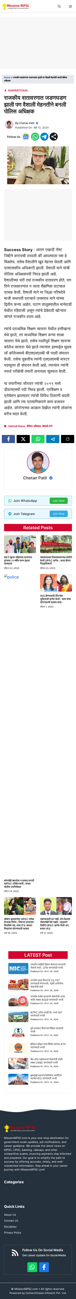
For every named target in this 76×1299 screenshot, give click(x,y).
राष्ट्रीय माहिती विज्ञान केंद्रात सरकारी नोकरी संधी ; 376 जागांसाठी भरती (48, 966)
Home (7, 77)
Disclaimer (10, 1226)
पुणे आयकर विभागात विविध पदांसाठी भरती (46, 1030)
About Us (10, 1214)
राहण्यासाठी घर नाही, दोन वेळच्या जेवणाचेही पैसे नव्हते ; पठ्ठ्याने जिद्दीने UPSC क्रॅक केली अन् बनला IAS (55, 923)
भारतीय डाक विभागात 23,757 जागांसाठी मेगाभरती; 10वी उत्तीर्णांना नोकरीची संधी (46, 983)
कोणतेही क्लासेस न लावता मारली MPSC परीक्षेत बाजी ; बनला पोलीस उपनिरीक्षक (19, 883)
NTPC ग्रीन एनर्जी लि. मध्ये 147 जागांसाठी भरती (46, 1014)
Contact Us (11, 1220)
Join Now (59, 500)
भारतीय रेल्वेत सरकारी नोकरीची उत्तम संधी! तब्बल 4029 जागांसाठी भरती (47, 998)
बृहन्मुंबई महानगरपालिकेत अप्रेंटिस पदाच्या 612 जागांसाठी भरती (46, 1077)
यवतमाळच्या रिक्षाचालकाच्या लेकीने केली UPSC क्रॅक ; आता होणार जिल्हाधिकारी (56, 560)
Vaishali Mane (16, 426)
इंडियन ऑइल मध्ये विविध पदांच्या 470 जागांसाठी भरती (48, 1045)
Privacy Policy (12, 1232)
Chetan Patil (26, 123)
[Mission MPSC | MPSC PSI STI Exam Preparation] (16, 6)
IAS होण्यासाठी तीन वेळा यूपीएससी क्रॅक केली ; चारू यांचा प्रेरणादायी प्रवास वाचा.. (55, 599)
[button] (59, 6)
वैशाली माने (47, 426)
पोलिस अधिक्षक (34, 426)
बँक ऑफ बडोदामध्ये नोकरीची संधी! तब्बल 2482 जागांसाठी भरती (46, 1061)
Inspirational (18, 90)
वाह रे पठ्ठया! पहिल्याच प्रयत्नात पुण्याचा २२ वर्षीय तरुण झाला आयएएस (18, 560)
